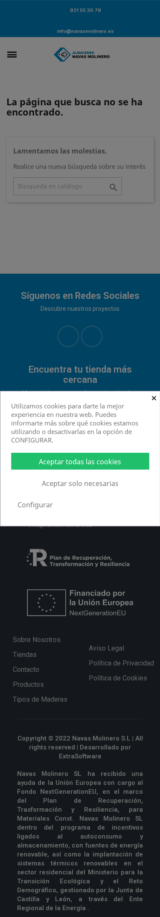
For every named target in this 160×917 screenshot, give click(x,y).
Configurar (35, 504)
